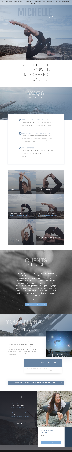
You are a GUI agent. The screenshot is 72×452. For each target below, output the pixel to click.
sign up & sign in (55, 144)
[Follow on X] (15, 423)
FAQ (39, 3)
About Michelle (34, 3)
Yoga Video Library (18, 1)
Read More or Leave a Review (36, 304)
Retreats (32, 1)
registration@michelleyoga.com (20, 412)
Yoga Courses (65, 1)
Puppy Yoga (26, 1)
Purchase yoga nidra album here (43, 362)
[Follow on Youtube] (21, 423)
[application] (42, 370)
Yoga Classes (8, 1)
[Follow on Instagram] (18, 423)
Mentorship (58, 1)
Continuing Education (40, 1)
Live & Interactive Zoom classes (35, 120)
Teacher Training (51, 1)
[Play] (27, 370)
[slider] (55, 370)
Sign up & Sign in (55, 129)
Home (3, 1)
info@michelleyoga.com (18, 407)
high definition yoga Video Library (36, 133)
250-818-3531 (14, 403)
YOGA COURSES (28, 148)
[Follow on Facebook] (12, 423)
